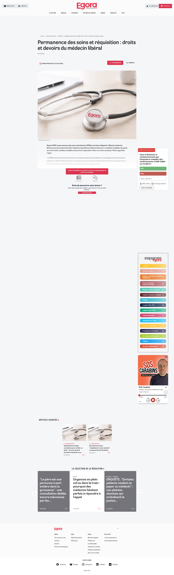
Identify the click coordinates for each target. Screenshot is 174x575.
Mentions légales (93, 538)
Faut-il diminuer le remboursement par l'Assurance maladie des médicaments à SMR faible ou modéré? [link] (152, 159)
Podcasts (113, 13)
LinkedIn (102, 564)
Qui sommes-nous (60, 538)
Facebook (63, 564)
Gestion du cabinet (89, 13)
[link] (146, 150)
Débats (103, 13)
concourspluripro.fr (111, 538)
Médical (63, 13)
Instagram (88, 564)
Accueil (42, 36)
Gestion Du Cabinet (51, 36)
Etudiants (74, 13)
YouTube (115, 564)
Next (140, 491)
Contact (56, 541)
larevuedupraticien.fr (111, 541)
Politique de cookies (94, 547)
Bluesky (75, 564)
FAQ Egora (74, 541)
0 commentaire (116, 63)
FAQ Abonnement (76, 538)
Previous (34, 493)
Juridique (60, 36)
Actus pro (52, 13)
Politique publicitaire (94, 550)
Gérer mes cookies (93, 553)
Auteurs (56, 544)
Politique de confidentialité (92, 542)
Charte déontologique (61, 547)
